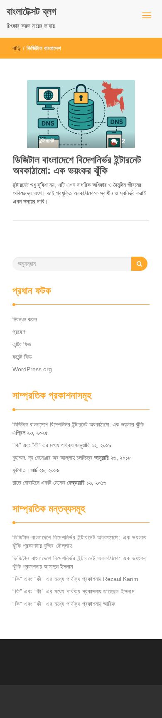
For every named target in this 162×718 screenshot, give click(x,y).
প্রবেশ (18, 331)
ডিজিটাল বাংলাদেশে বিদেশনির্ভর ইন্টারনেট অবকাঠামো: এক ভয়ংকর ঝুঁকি (77, 165)
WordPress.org (32, 369)
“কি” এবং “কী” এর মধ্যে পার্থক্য (43, 445)
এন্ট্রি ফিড (21, 344)
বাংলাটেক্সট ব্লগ (31, 11)
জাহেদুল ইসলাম (119, 591)
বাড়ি (16, 48)
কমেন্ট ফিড (22, 356)
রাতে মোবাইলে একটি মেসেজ (38, 482)
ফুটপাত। (20, 470)
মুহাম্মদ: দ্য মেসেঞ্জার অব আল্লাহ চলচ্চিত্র (52, 457)
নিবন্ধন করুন (24, 319)
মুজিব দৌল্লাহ (58, 545)
